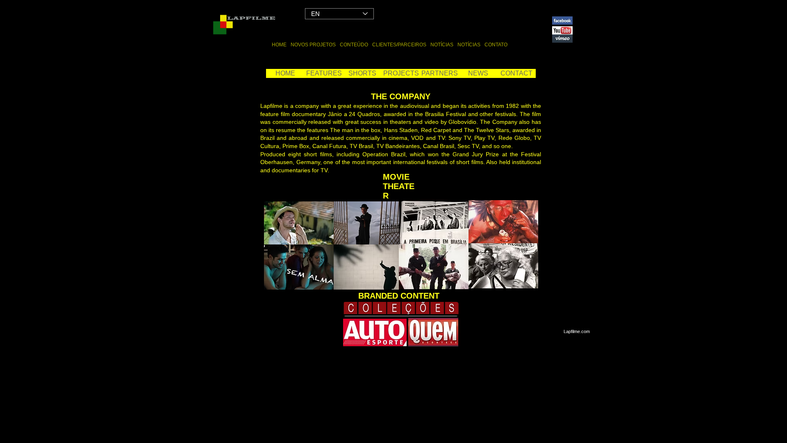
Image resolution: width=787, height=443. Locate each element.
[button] (401, 73)
